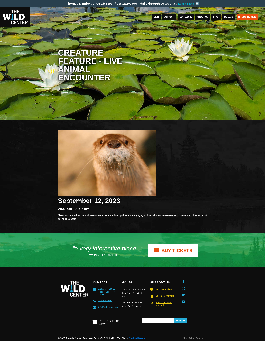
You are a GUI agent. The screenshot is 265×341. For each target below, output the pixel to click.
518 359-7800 (105, 300)
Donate (229, 17)
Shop (216, 17)
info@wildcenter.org (108, 307)
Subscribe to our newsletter (164, 303)
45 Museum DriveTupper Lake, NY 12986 (107, 292)
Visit (156, 17)
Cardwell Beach (137, 338)
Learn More (186, 3)
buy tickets (176, 250)
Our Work (185, 17)
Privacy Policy (188, 338)
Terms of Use (201, 338)
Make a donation (164, 289)
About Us (202, 17)
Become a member (165, 296)
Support (169, 17)
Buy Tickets (249, 17)
